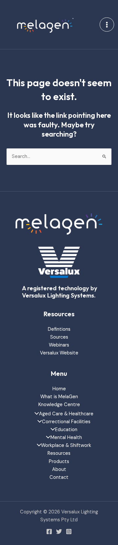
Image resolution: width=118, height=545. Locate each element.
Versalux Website (59, 353)
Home (59, 389)
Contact (59, 477)
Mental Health (66, 437)
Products (59, 461)
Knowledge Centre (59, 405)
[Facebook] (49, 531)
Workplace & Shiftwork (66, 445)
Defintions (59, 329)
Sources (59, 337)
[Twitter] (59, 531)
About (59, 469)
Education (66, 430)
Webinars (59, 345)
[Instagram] (69, 531)
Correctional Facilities (66, 422)
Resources (59, 453)
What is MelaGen (59, 397)
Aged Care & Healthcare (66, 414)
